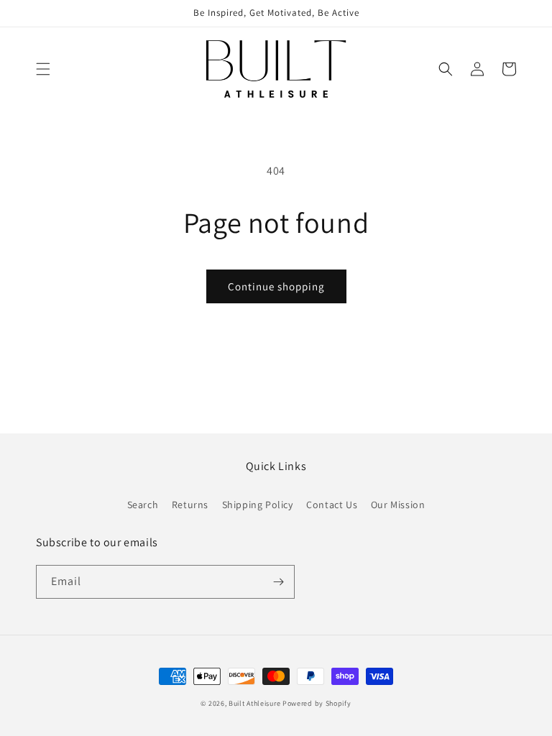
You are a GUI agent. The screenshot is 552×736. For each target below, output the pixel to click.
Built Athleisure (255, 703)
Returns (190, 504)
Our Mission (398, 504)
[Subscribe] (278, 582)
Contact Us (331, 504)
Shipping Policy (257, 504)
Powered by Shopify (316, 703)
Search (143, 504)
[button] (43, 69)
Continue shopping (276, 286)
